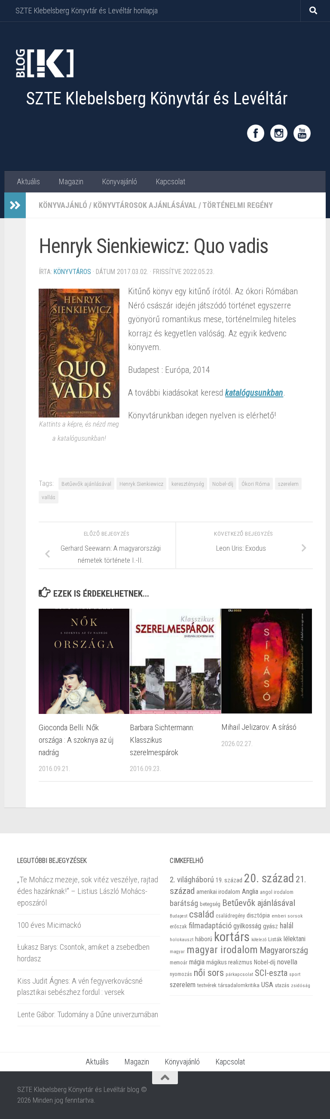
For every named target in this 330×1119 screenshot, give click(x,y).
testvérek (207, 985)
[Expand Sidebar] (15, 205)
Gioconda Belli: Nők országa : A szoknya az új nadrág (76, 740)
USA (267, 984)
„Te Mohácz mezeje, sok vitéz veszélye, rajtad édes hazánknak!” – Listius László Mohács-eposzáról (87, 891)
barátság (184, 903)
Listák (275, 939)
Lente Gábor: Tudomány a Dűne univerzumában (87, 1014)
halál (286, 925)
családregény (230, 916)
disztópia (258, 915)
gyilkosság (247, 926)
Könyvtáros (72, 272)
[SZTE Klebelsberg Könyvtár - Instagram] (278, 133)
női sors (209, 973)
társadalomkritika (239, 985)
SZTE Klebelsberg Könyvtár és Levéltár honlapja (86, 10)
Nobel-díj (222, 483)
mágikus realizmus (229, 962)
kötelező (258, 939)
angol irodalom (276, 892)
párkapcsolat (239, 974)
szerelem (288, 483)
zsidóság (300, 985)
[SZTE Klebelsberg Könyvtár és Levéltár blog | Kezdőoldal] (44, 63)
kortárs (232, 937)
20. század (269, 878)
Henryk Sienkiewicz (141, 483)
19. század (229, 880)
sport (294, 974)
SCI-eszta (271, 973)
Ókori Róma (255, 483)
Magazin (70, 181)
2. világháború (192, 879)
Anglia (250, 891)
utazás (282, 985)
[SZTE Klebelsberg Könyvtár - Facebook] (255, 133)
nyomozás (181, 974)
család (201, 914)
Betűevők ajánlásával (86, 483)
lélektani (295, 939)
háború (203, 939)
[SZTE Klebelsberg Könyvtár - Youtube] (302, 133)
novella (287, 961)
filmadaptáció (210, 925)
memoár (178, 963)
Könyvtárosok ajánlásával (145, 205)
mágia (197, 962)
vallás (48, 497)
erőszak (178, 927)
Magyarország (284, 950)
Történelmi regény (237, 205)
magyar (177, 951)
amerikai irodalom (218, 891)
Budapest (178, 916)
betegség (210, 904)
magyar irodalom (222, 950)
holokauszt (181, 939)
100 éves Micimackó (49, 925)
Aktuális (28, 181)
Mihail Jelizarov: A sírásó (258, 727)
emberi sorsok (287, 916)
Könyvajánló (119, 181)
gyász (270, 926)
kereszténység (187, 483)
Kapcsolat (170, 181)
